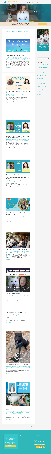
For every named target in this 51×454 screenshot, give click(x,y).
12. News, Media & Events (41, 88)
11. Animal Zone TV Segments (19, 217)
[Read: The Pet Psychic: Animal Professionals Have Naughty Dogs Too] (18, 204)
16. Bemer (39, 94)
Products (33, 2)
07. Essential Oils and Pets (41, 80)
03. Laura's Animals (21, 314)
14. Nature (39, 91)
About (25, 2)
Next (32, 426)
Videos (41, 2)
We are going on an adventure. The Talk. (16, 312)
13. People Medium (40, 89)
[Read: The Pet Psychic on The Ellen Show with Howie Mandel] (18, 394)
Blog (43, 2)
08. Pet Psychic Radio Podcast (42, 81)
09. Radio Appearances (41, 83)
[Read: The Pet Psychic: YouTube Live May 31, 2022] (18, 239)
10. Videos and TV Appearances (23, 94)
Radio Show (37, 2)
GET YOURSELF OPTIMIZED (13, 293)
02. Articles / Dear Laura (41, 70)
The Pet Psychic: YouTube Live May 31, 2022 (17, 249)
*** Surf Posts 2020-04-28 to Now (11, 57)
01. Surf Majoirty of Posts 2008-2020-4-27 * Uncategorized (16, 139)
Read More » (8, 67)
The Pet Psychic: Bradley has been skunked (17, 364)
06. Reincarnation (23, 58)
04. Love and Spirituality (22, 57)
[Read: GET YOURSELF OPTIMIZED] (18, 280)
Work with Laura (29, 2)
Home (22, 2)
